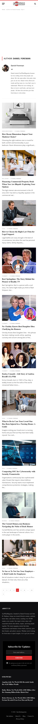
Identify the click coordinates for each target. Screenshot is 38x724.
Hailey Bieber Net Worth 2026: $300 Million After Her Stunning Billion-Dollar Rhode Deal (18, 691)
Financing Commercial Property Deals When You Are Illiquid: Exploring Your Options (18, 184)
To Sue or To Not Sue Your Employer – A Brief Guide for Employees (18, 572)
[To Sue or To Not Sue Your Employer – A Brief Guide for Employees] (19, 552)
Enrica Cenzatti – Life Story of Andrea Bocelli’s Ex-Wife (18, 375)
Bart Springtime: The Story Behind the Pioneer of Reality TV (18, 280)
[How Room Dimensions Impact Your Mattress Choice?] (19, 115)
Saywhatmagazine (21, 712)
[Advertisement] (19, 33)
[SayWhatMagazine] (19, 3)
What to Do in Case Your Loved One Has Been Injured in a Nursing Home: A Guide (18, 424)
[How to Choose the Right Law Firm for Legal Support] (19, 213)
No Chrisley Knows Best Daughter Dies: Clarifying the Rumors (18, 327)
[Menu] (3, 3)
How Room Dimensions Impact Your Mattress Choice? (17, 135)
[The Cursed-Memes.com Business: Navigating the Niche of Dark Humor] (19, 505)
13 (31, 590)
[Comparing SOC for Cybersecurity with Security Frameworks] (19, 453)
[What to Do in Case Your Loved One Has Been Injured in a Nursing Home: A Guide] (19, 403)
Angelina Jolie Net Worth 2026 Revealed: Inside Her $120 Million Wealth (18, 683)
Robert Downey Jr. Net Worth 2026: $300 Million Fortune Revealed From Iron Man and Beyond (18, 699)
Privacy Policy (17, 665)
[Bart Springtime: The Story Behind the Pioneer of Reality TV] (19, 260)
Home (3, 9)
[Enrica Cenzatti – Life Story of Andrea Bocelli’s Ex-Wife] (19, 355)
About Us (17, 716)
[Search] (35, 3)
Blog (24, 716)
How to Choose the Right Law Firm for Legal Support (18, 233)
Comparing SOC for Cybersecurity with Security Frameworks (18, 472)
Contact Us (31, 716)
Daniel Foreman (17, 66)
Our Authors (9, 716)
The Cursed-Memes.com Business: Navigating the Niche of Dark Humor (17, 525)
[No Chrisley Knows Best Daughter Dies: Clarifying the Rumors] (19, 308)
